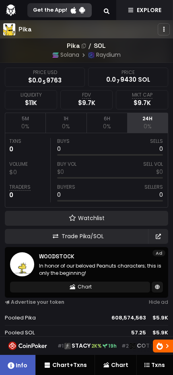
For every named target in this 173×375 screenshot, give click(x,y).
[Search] (107, 10)
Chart (85, 286)
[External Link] (158, 236)
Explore (149, 10)
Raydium (108, 55)
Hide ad (158, 302)
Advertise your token (37, 302)
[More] (164, 29)
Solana (69, 55)
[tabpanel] (86, 170)
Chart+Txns (69, 365)
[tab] (25, 123)
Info (21, 365)
